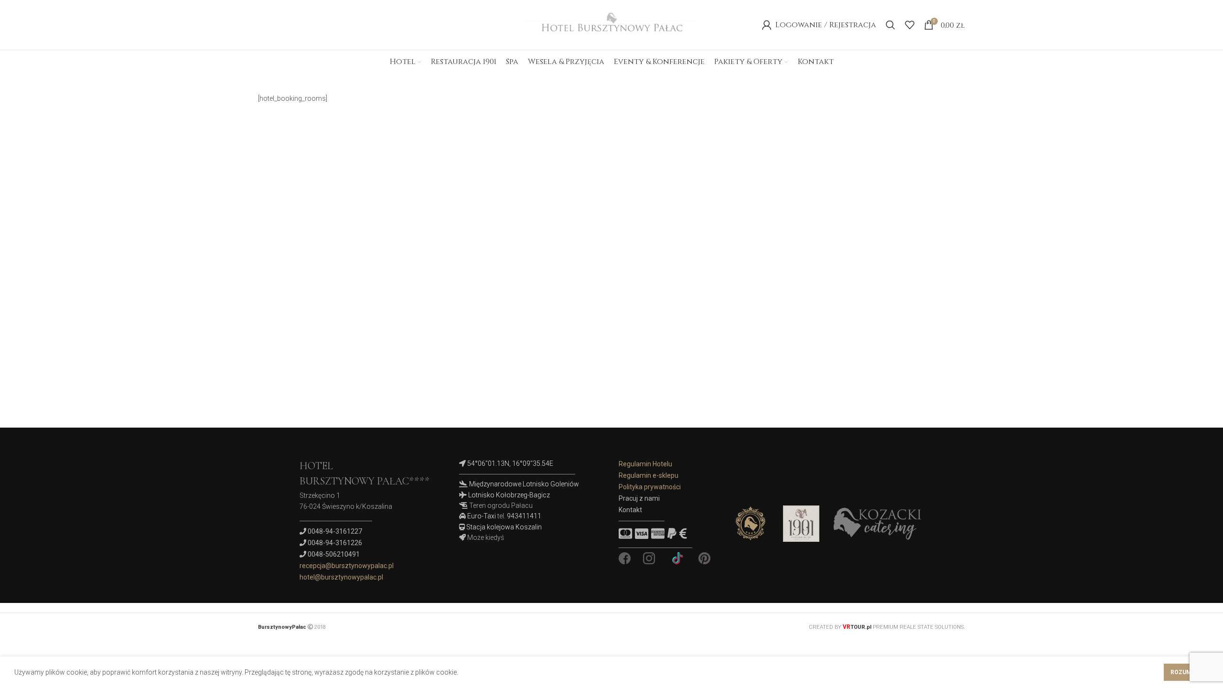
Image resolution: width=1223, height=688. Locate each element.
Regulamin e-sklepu (648, 475)
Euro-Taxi (481, 516)
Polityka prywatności (650, 487)
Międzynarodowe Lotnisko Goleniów (524, 484)
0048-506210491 (334, 554)
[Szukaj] (890, 24)
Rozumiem (1186, 672)
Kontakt (630, 510)
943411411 (524, 516)
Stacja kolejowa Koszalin (504, 527)
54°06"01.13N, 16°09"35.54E (510, 463)
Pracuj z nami (639, 498)
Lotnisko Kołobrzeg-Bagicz (509, 495)
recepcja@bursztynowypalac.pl (347, 566)
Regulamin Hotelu (645, 464)
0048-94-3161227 (335, 531)
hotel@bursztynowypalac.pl (341, 577)
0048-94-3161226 (335, 543)
